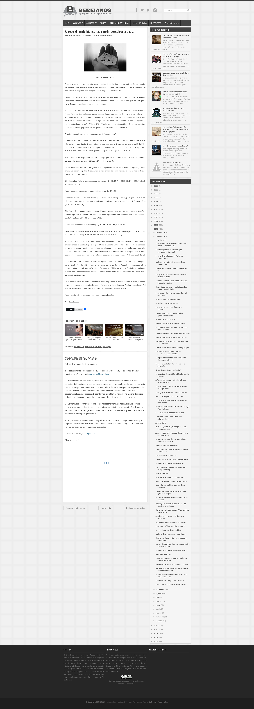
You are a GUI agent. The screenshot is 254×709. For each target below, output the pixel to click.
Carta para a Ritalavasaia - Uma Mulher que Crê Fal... (172, 511)
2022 (156, 193)
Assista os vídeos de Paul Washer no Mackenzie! (171, 401)
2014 (156, 221)
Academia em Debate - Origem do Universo (169, 517)
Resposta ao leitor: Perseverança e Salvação (170, 365)
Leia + (71, 680)
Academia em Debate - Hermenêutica (171, 550)
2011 (156, 625)
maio (158, 605)
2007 (156, 641)
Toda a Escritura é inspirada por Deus (171, 459)
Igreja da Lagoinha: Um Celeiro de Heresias (176, 74)
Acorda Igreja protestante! (166, 303)
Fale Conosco (155, 23)
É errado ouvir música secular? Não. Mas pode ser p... (170, 468)
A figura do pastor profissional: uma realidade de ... (170, 381)
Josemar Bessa (90, 347)
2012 (156, 229)
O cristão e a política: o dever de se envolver (170, 486)
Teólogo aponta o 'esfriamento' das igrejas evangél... (170, 492)
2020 (156, 197)
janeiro (159, 621)
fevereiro (160, 617)
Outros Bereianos (139, 23)
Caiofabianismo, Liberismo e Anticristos (172, 333)
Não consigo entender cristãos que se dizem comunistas (171, 569)
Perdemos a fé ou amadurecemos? (170, 526)
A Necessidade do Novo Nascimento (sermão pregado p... (170, 244)
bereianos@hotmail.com (99, 374)
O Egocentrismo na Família (166, 445)
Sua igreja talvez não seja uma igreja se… (171, 269)
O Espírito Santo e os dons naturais (170, 323)
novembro (160, 236)
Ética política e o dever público (168, 530)
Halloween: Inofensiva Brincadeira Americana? (170, 263)
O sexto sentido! (162, 473)
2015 (156, 217)
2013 (156, 225)
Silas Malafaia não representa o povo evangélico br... (171, 387)
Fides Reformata (74, 302)
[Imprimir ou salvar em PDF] (79, 309)
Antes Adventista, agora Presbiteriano (173, 109)
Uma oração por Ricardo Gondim (169, 396)
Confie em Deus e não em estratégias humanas (171, 539)
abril (158, 609)
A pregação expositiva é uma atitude (171, 392)
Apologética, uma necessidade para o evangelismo (171, 434)
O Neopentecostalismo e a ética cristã (171, 564)
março (158, 613)
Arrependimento (79, 347)
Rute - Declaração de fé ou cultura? (170, 584)
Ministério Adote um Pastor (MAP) (169, 477)
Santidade (98, 347)
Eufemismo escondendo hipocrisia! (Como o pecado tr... (170, 440)
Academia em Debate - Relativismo (170, 463)
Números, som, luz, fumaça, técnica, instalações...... (171, 428)
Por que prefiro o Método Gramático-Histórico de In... (171, 275)
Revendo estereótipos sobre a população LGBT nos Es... (168, 352)
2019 (156, 201)
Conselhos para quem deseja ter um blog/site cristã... (171, 282)
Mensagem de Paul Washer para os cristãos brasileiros (170, 505)
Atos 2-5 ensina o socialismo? (175, 146)
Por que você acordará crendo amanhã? (168, 308)
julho (158, 597)
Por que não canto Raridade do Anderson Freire (176, 36)
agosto (159, 593)
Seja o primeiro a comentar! (103, 35)
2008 (156, 637)
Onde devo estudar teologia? (168, 370)
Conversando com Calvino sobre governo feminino (169, 314)
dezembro (160, 232)
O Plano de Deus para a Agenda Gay (170, 534)
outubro (159, 240)
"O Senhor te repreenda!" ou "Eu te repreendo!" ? (175, 92)
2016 (156, 213)
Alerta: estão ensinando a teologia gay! (172, 347)
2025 (156, 186)
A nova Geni (160, 423)
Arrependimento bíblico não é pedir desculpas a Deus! (99, 31)
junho (158, 601)
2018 (156, 205)
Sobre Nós (77, 23)
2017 (156, 209)
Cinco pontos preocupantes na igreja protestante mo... (171, 559)
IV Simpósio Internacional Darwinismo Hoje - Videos (171, 328)
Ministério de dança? (172, 162)
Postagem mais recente (75, 508)
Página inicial (106, 508)
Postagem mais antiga (135, 508)
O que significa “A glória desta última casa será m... (171, 342)
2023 (156, 190)
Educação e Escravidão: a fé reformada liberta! (172, 375)
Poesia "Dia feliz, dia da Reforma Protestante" (169, 257)
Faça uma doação (172, 23)
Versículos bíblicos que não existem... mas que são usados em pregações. (176, 129)
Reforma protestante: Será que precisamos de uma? (168, 250)
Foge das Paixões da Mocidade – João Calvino (171, 498)
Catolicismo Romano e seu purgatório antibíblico (171, 450)
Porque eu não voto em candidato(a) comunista (171, 294)
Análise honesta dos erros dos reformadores (168, 417)
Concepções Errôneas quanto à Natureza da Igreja (176, 55)
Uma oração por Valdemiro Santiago (171, 481)
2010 (156, 629)
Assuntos (90, 23)
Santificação (107, 347)
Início (67, 23)
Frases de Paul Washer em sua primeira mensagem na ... (172, 545)
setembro (160, 589)
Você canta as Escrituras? (166, 455)
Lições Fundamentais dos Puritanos (170, 522)
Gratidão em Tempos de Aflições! (169, 580)
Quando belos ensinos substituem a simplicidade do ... (171, 575)
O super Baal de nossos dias (167, 299)
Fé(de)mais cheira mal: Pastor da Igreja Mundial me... (172, 407)
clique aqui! (90, 433)
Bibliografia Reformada (119, 23)
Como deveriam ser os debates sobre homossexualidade (171, 288)
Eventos (103, 23)
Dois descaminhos (163, 554)
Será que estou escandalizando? (169, 413)
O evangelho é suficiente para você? (171, 337)
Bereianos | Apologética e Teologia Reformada (123, 702)
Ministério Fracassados (165, 319)
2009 (156, 633)
